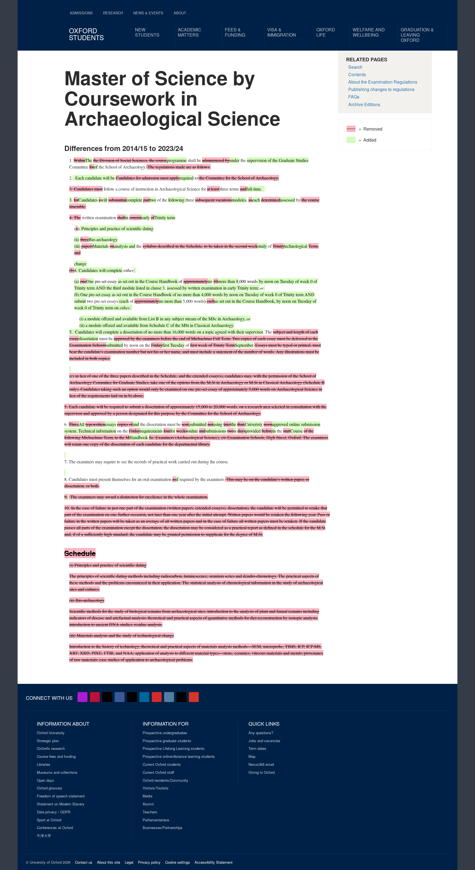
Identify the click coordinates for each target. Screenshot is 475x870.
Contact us (83, 862)
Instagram (169, 697)
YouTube (95, 697)
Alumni (148, 804)
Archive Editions (364, 104)
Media (147, 796)
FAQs (353, 96)
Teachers (150, 812)
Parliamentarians (156, 820)
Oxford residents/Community (165, 780)
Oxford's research (51, 748)
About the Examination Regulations (382, 82)
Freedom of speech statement (61, 796)
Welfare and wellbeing (369, 32)
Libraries (43, 764)
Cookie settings (177, 862)
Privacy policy (149, 862)
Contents (357, 74)
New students (147, 32)
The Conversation (194, 697)
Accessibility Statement (214, 862)
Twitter (107, 697)
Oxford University (51, 733)
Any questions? (260, 733)
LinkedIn (144, 697)
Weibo (157, 697)
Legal (129, 862)
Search (355, 67)
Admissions (81, 12)
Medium (181, 697)
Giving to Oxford (261, 772)
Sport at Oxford (49, 820)
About (180, 12)
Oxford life (325, 32)
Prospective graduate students (167, 741)
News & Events (148, 12)
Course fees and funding (56, 756)
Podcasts (82, 697)
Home (43, 22)
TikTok (132, 697)
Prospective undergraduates (165, 733)
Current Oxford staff (158, 772)
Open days (45, 780)
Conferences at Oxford (55, 827)
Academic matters (189, 32)
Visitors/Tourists (156, 788)
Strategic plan (48, 741)
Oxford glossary (49, 788)
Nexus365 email (261, 764)
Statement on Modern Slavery (60, 804)
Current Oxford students (162, 764)
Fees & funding (235, 32)
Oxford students (86, 34)
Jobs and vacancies (264, 741)
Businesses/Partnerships (163, 827)
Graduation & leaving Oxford (417, 34)
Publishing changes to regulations (381, 89)
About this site (108, 862)
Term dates (257, 748)
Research (113, 12)
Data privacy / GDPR (53, 812)
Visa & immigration (281, 32)
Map (251, 756)
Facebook (120, 697)
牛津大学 (44, 835)
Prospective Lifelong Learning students (174, 748)
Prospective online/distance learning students (179, 756)
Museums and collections (57, 772)
